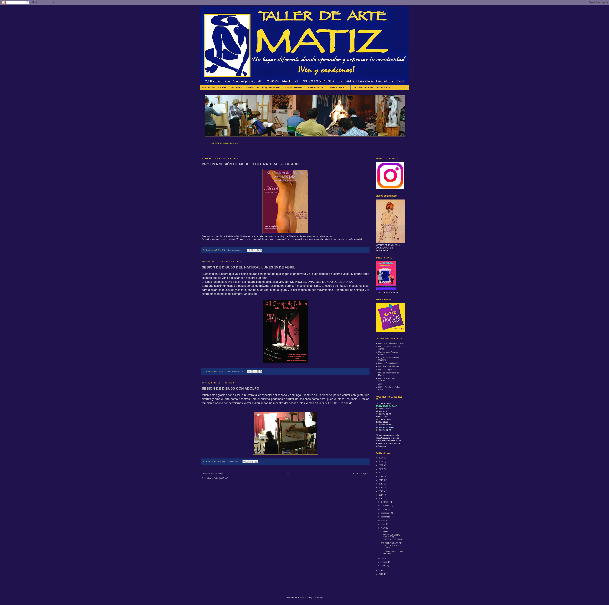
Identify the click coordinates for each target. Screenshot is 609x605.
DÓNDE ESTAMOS (293, 87)
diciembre (385, 502)
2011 (381, 574)
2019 (381, 476)
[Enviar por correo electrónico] (248, 250)
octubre (384, 509)
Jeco (380, 384)
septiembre (386, 513)
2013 (381, 499)
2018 (381, 480)
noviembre (386, 505)
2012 (381, 570)
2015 (381, 491)
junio (383, 524)
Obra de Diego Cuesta (388, 370)
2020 (381, 473)
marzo (384, 558)
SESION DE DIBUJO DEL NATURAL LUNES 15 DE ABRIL (248, 267)
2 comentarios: (233, 461)
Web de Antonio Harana (388, 366)
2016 (381, 487)
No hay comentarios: (235, 250)
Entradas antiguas (360, 473)
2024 (381, 458)
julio (383, 520)
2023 (381, 462)
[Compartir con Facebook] (257, 250)
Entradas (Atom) (221, 478)
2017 (381, 484)
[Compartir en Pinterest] (260, 250)
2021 (381, 469)
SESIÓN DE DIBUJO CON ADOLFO (230, 388)
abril (383, 531)
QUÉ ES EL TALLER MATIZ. (214, 87)
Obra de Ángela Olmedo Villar (391, 343)
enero (383, 566)
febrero (384, 562)
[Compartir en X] (254, 250)
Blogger (320, 597)
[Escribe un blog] (251, 250)
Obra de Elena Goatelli (388, 363)
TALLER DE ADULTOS (338, 87)
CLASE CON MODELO (363, 87)
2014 (381, 495)
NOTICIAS (236, 87)
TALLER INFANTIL (315, 87)
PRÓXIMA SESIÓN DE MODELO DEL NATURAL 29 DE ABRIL (252, 164)
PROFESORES (383, 87)
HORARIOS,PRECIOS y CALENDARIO (263, 87)
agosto (384, 517)
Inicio (287, 473)
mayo (383, 528)
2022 (381, 465)
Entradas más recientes (213, 473)
